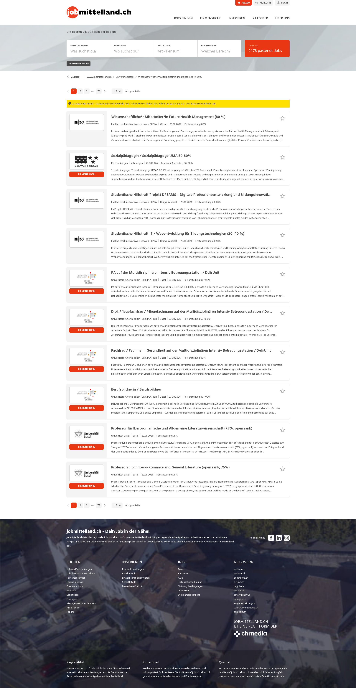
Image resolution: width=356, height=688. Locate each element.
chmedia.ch (240, 612)
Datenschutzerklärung (190, 582)
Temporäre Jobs (75, 582)
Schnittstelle (129, 582)
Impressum (183, 590)
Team (181, 569)
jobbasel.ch (240, 569)
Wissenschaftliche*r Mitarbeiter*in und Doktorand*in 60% (170, 77)
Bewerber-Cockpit (132, 586)
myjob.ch (239, 586)
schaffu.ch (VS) (242, 595)
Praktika (71, 590)
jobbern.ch (239, 573)
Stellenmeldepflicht (189, 595)
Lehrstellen (73, 595)
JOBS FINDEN (183, 18)
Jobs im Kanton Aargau (79, 569)
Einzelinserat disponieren (136, 578)
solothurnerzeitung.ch (246, 607)
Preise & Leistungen (133, 569)
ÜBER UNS (282, 18)
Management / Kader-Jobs (81, 603)
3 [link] (86, 91)
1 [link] (73, 91)
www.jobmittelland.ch (99, 77)
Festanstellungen (76, 578)
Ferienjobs (72, 599)
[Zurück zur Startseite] (250, 636)
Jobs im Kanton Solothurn (81, 573)
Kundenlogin (129, 573)
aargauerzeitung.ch (244, 603)
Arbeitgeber (73, 607)
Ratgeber (183, 573)
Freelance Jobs (75, 586)
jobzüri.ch (239, 590)
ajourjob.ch (240, 599)
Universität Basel (125, 77)
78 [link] (98, 91)
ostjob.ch (239, 582)
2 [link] (80, 91)
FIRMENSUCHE (210, 18)
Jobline (71, 612)
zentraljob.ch (241, 578)
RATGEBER (260, 18)
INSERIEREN (236, 18)
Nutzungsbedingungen (190, 586)
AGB (180, 578)
